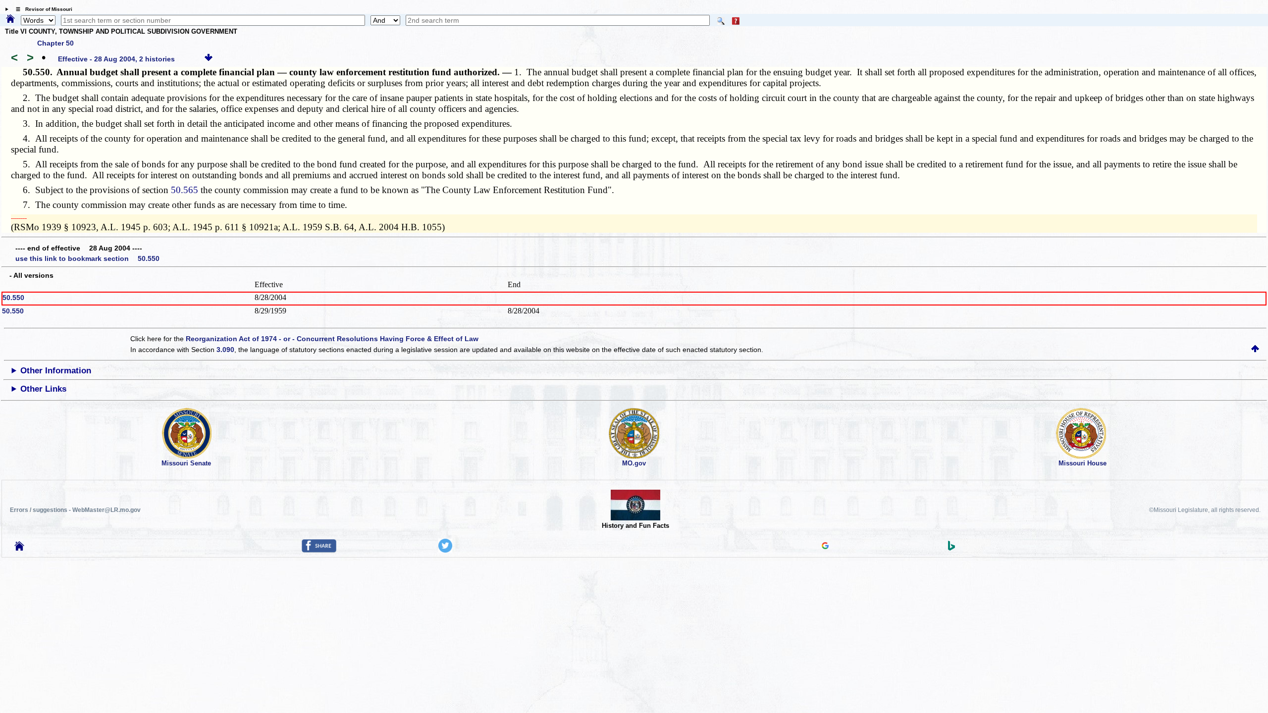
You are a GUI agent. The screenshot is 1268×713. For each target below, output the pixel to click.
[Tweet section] (445, 550)
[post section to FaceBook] (319, 550)
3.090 (225, 350)
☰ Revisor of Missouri (41, 9)
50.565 (184, 190)
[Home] (10, 19)
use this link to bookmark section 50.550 (87, 258)
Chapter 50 (55, 43)
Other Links (43, 389)
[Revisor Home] (19, 548)
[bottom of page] (208, 59)
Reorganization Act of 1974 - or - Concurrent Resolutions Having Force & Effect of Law (332, 339)
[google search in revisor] (825, 547)
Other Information (55, 370)
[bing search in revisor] (951, 548)
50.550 (13, 298)
